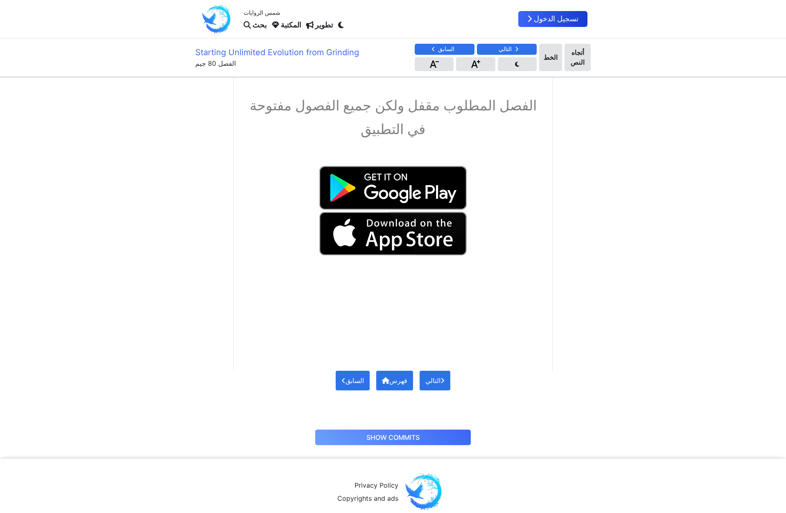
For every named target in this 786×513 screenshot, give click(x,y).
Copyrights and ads (367, 498)
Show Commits (393, 437)
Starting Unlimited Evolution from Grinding (277, 52)
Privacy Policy (376, 485)
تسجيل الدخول (556, 18)
